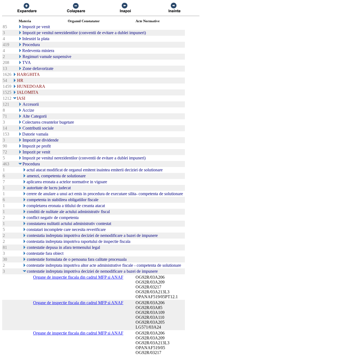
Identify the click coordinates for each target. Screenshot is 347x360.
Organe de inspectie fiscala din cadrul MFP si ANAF (78, 277)
